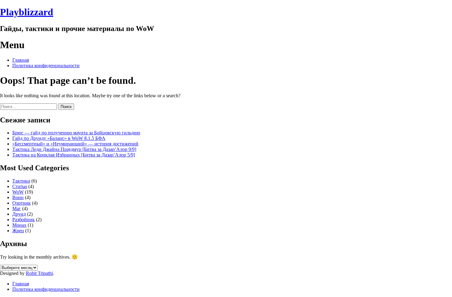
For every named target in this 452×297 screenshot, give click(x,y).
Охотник (21, 203)
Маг (16, 208)
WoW (18, 192)
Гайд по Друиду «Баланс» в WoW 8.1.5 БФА (58, 138)
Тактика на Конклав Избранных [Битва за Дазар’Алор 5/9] (73, 154)
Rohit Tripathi (39, 273)
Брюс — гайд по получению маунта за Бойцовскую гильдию (76, 132)
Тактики (21, 180)
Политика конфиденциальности (46, 65)
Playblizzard (26, 11)
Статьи (19, 186)
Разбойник (23, 219)
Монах (19, 225)
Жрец (18, 230)
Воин (18, 197)
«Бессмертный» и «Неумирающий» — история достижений (75, 143)
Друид (19, 214)
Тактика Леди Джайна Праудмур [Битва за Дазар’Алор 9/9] (74, 149)
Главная (20, 60)
